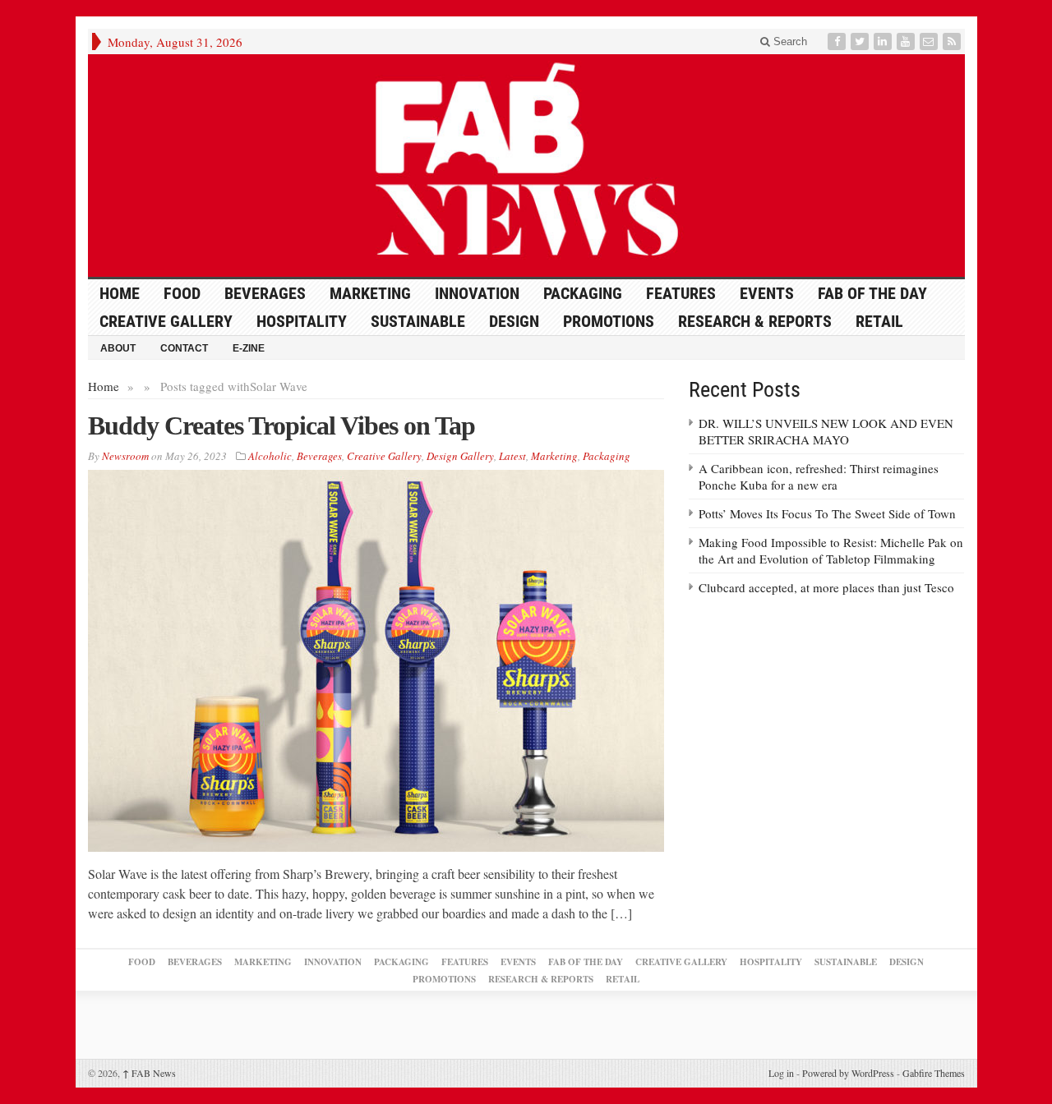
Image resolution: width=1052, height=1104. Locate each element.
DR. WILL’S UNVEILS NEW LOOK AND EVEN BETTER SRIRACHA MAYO (826, 431)
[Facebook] (838, 41)
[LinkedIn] (884, 41)
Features (681, 293)
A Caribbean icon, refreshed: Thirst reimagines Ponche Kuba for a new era (819, 476)
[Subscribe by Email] (930, 41)
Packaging (582, 293)
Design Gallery (460, 455)
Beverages (265, 293)
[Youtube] (907, 41)
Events (767, 293)
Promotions (608, 321)
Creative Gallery (166, 321)
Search (788, 41)
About (118, 348)
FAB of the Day (872, 293)
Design (514, 321)
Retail (879, 321)
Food (182, 293)
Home (103, 386)
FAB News (149, 1072)
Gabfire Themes (933, 1072)
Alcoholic (270, 455)
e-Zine (249, 348)
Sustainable (418, 321)
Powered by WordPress (848, 1072)
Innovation (477, 293)
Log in (781, 1072)
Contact (184, 348)
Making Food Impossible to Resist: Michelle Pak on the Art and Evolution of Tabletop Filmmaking (831, 550)
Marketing (370, 293)
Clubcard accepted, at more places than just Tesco (826, 587)
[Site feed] (953, 41)
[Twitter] (861, 41)
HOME (119, 293)
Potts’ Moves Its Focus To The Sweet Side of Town (827, 513)
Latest (512, 455)
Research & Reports (755, 321)
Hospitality (301, 321)
